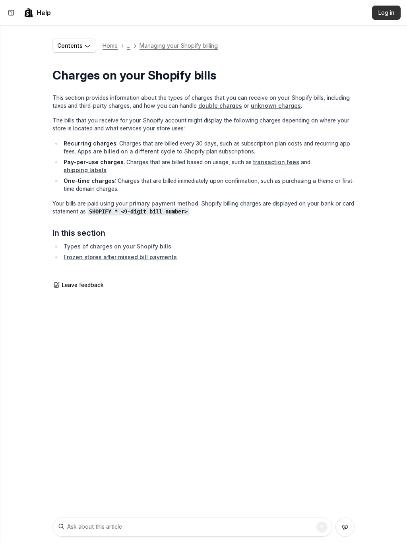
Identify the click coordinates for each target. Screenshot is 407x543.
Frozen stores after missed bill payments (120, 257)
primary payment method (163, 203)
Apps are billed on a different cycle (126, 151)
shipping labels (85, 170)
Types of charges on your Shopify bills (117, 246)
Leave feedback (83, 284)
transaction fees (276, 162)
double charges (220, 105)
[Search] (322, 527)
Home (110, 45)
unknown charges (276, 105)
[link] (37, 12)
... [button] (128, 45)
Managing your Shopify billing (179, 45)
